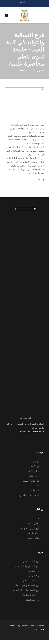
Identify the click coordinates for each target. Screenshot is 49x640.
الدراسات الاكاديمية (30, 481)
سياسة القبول (33, 533)
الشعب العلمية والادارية (29, 495)
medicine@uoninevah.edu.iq (32, 432)
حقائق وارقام (33, 538)
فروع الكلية (34, 476)
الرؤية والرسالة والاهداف (28, 528)
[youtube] (29, 5)
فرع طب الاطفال (31, 600)
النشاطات (23, 70)
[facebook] (24, 5)
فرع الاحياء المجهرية (30, 561)
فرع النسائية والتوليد (30, 595)
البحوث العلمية (32, 485)
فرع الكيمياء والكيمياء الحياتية (26, 590)
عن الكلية (35, 466)
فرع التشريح (33, 571)
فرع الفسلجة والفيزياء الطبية (26, 585)
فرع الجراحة (33, 576)
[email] (19, 5)
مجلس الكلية (33, 471)
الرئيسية (35, 461)
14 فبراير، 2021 (38, 70)
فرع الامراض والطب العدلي (27, 566)
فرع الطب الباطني (31, 580)
